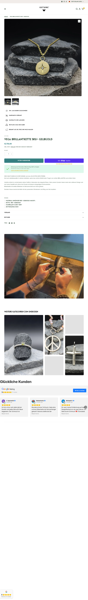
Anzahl (6, 150)
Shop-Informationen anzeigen (19, 170)
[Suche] (76, 9)
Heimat (6, 16)
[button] (85, 407)
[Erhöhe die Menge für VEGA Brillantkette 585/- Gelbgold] (11, 154)
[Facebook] (62, 1)
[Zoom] (79, 21)
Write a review (79, 390)
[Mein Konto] (79, 9)
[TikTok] (66, 1)
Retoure (7, 217)
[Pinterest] (14, 223)
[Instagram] (64, 1)
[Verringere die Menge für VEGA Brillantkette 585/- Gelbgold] (5, 154)
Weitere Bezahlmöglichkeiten (64, 164)
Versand (13, 146)
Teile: (5, 223)
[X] (12, 223)
